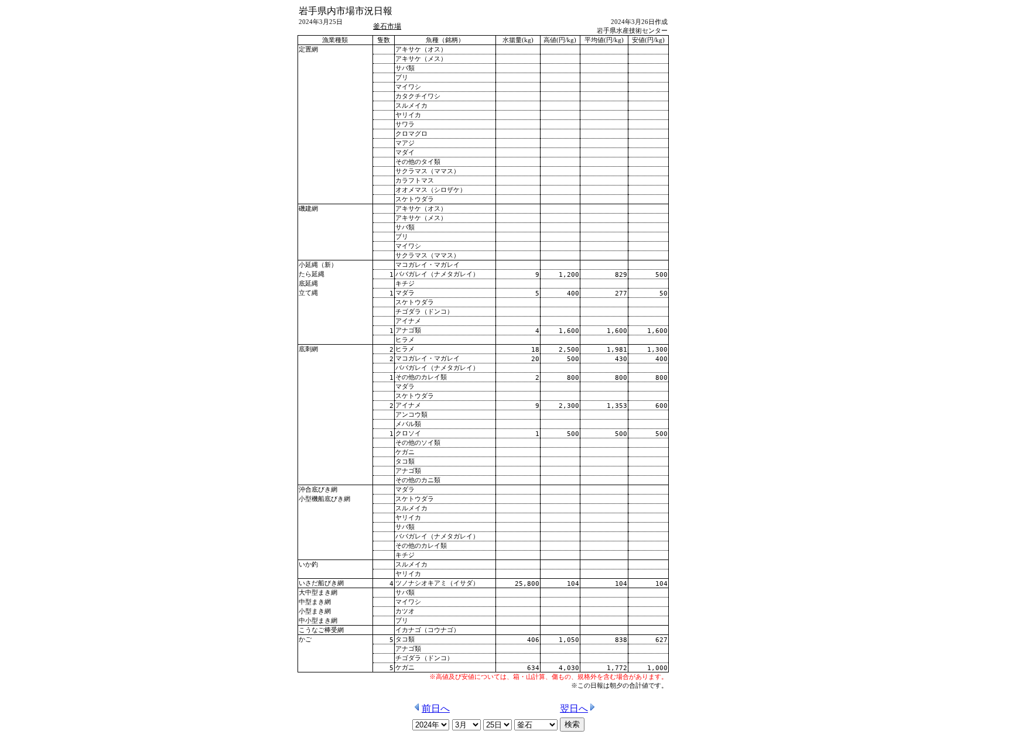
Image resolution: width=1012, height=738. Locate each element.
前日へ (436, 708)
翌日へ (574, 708)
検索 (572, 724)
